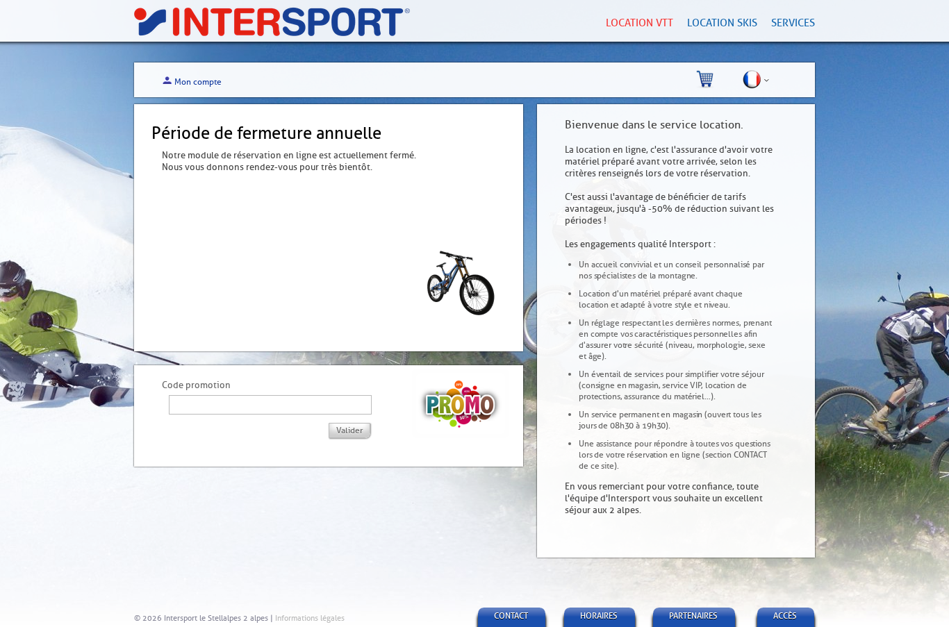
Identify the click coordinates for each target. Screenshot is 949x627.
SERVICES (793, 23)
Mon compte (198, 81)
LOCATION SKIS (722, 23)
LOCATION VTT (639, 23)
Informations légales (310, 618)
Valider (349, 430)
